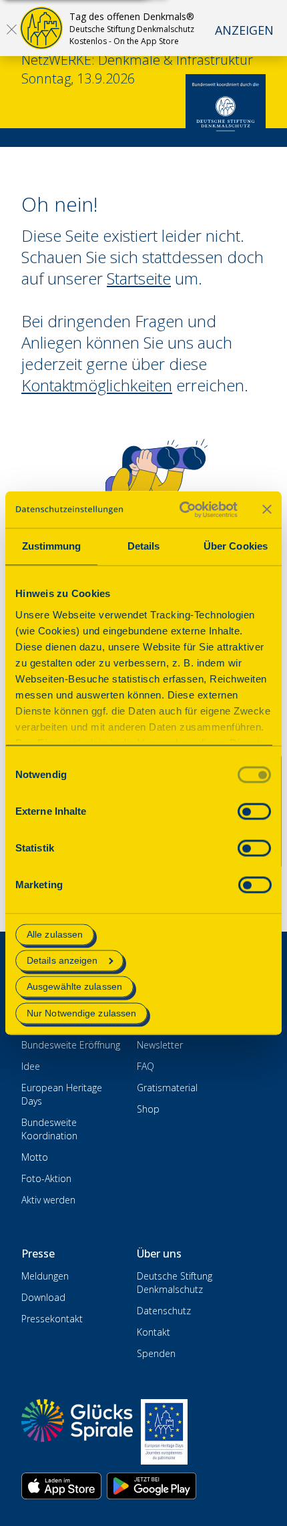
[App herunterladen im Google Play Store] (151, 1486)
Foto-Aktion (46, 1178)
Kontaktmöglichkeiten (96, 385)
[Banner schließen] (267, 509)
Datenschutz (164, 1310)
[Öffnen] (11, 29)
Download (43, 1297)
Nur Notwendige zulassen (81, 1013)
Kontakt (153, 1332)
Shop (148, 1109)
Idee (30, 1066)
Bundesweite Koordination (49, 1129)
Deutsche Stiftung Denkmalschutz (174, 1283)
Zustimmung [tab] (51, 546)
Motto (34, 1157)
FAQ (145, 1066)
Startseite (139, 278)
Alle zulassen (55, 934)
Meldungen (45, 1276)
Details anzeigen (62, 961)
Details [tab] (143, 546)
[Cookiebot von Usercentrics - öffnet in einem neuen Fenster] (180, 509)
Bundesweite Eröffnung (70, 1044)
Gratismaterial (167, 1087)
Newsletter (160, 1044)
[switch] (254, 811)
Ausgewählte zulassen (74, 987)
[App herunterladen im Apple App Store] (61, 1486)
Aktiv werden (48, 1199)
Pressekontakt (52, 1318)
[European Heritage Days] (164, 1432)
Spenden (156, 1353)
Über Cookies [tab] (236, 546)
